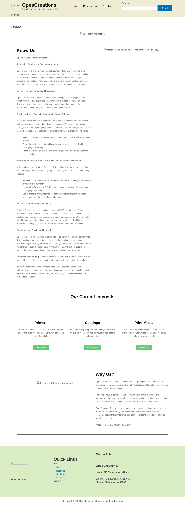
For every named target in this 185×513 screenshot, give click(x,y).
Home (73, 6)
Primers (60, 477)
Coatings (60, 474)
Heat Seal (61, 471)
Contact (108, 6)
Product (88, 6)
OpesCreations (39, 5)
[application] (95, 6)
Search (125, 3)
